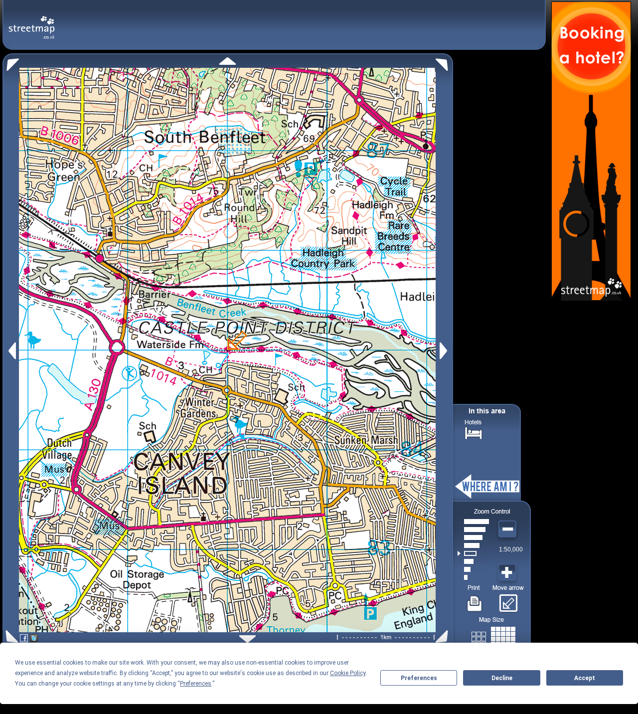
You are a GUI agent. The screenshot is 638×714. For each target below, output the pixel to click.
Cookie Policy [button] (347, 673)
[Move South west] (10, 636)
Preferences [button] (195, 683)
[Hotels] (473, 432)
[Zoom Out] (508, 529)
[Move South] (247, 639)
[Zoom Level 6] (473, 537)
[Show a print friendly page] (474, 599)
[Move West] (11, 350)
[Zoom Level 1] (473, 577)
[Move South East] (444, 636)
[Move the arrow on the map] (508, 599)
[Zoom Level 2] (473, 569)
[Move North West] (10, 62)
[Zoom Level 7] (473, 529)
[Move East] (445, 350)
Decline (501, 678)
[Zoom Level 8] (473, 521)
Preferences (419, 678)
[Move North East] (444, 62)
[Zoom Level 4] (473, 553)
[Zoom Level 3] (473, 561)
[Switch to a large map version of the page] (493, 637)
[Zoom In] (508, 572)
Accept (584, 678)
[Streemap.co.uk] (31, 21)
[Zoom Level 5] (473, 545)
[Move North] (227, 61)
